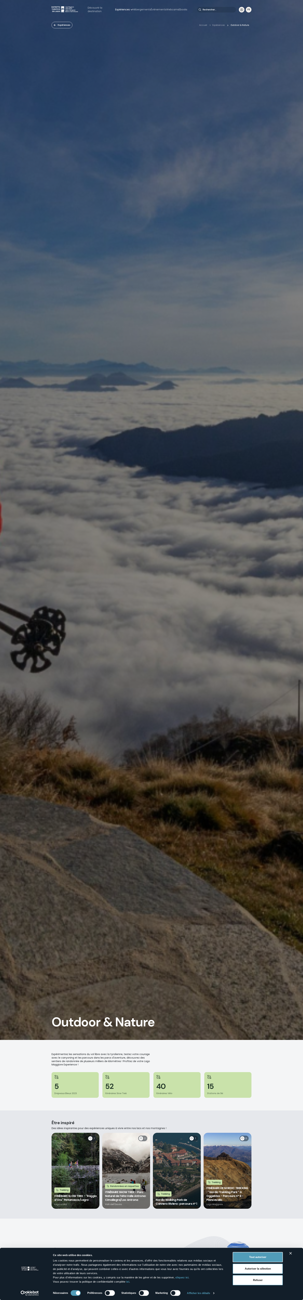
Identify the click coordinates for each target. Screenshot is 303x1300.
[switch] (110, 1293)
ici (127, 1281)
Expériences (122, 9)
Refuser (258, 1280)
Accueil (203, 25)
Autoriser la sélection (258, 1268)
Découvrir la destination (95, 9)
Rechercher (200, 9)
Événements (158, 9)
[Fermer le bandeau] (290, 1253)
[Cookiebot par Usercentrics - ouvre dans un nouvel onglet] (29, 1293)
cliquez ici (182, 1277)
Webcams (172, 9)
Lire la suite (75, 1171)
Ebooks (183, 9)
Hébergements (141, 9)
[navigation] (248, 9)
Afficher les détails (198, 1293)
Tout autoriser (257, 1257)
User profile (241, 9)
